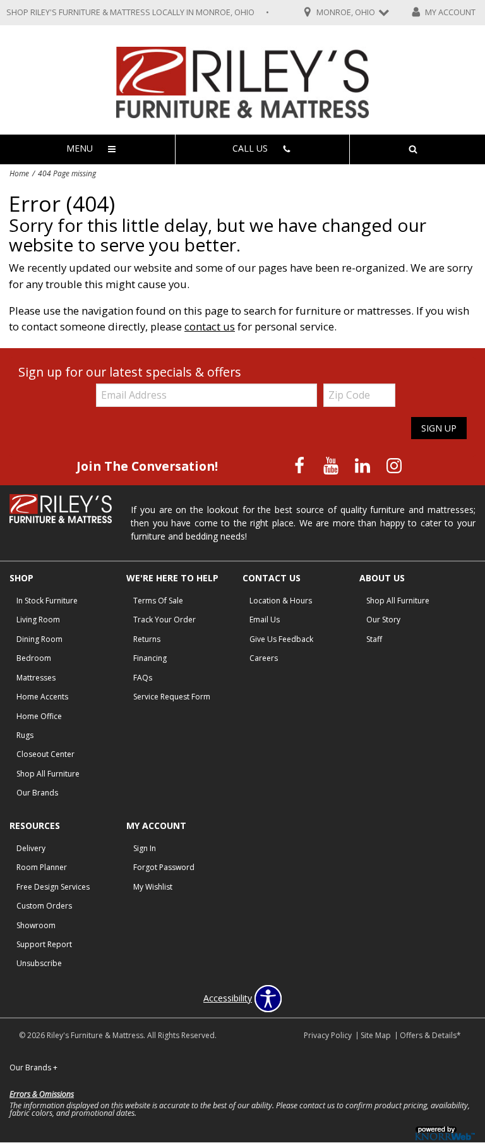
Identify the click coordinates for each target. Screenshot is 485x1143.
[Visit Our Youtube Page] (332, 465)
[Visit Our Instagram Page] (394, 465)
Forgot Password (164, 867)
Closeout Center (45, 754)
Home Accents (42, 696)
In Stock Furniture (47, 600)
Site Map (376, 1035)
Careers (263, 658)
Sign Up (439, 428)
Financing (150, 658)
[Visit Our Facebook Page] (300, 465)
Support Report (44, 944)
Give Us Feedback (281, 639)
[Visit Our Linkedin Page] (363, 465)
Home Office (39, 716)
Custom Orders (44, 905)
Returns (146, 639)
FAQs (142, 677)
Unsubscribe (39, 963)
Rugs (24, 735)
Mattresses (36, 677)
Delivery (30, 848)
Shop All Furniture (48, 773)
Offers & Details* (430, 1035)
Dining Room (39, 639)
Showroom (36, 925)
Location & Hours (280, 600)
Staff (374, 639)
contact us (209, 326)
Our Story (383, 619)
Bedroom (33, 658)
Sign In (144, 848)
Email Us (264, 619)
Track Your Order (164, 619)
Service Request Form (171, 696)
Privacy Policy (328, 1035)
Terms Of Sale (158, 600)
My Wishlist (152, 886)
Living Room (38, 619)
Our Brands (37, 792)
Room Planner (41, 867)
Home (19, 173)
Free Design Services (53, 886)
